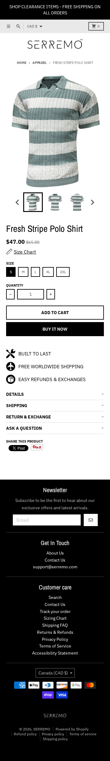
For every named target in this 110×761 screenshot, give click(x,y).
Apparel (39, 63)
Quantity (14, 285)
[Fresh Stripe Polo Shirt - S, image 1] (55, 131)
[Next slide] (92, 202)
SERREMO (41, 729)
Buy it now (55, 329)
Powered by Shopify (72, 729)
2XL (63, 271)
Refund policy (25, 734)
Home (21, 63)
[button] (55, 394)
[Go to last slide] (17, 202)
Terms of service (83, 734)
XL (48, 271)
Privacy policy (53, 734)
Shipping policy (55, 739)
